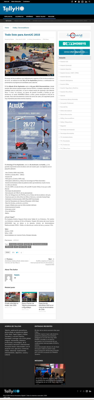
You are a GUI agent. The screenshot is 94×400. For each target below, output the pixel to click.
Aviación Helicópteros (66, 80)
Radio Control (22, 246)
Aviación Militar (64, 84)
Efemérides (29, 16)
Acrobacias (13, 244)
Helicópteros (9, 246)
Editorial (62, 95)
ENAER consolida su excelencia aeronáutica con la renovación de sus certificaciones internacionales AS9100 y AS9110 (47, 20)
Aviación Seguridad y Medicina (69, 88)
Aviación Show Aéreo (66, 92)
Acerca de (6, 1)
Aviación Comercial (65, 65)
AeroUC (20, 244)
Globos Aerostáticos (66, 110)
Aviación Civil (64, 61)
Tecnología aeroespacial (67, 129)
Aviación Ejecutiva (65, 76)
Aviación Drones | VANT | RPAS (69, 73)
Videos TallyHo (40, 16)
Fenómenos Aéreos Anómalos (69, 99)
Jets (16, 246)
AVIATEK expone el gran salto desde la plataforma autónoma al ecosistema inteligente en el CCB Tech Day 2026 (46, 335)
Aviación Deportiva (65, 69)
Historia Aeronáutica (66, 114)
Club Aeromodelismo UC (40, 244)
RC (29, 246)
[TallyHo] (13, 9)
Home (7, 28)
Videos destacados (16, 1)
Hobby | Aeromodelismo (21, 28)
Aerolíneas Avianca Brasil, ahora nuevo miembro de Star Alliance (16, 261)
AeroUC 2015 (27, 244)
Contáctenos (26, 1)
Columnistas (19, 16)
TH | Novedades (65, 141)
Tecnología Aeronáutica (67, 133)
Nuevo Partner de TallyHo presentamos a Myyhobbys (29, 305)
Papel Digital (8, 16)
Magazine (51, 16)
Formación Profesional (66, 103)
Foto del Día (63, 107)
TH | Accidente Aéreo (66, 137)
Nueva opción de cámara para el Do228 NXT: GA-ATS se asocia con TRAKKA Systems (46, 352)
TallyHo (12, 39)
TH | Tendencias (65, 144)
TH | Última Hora (65, 148)
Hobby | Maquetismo (66, 122)
